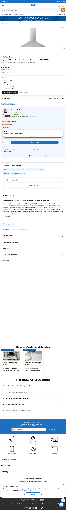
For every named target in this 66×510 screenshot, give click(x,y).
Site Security (30, 503)
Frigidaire (12, 104)
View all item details (24, 92)
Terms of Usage (32, 489)
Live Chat (25, 481)
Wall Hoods (4, 23)
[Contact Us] (5, 113)
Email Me (33, 136)
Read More (9, 225)
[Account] (59, 6)
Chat (9, 112)
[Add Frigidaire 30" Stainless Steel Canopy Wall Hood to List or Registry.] (62, 142)
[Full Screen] (64, 48)
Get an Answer (33, 185)
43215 (7, 127)
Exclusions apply (44, 426)
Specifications (36, 149)
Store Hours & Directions (34, 479)
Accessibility (38, 503)
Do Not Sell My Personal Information (54, 503)
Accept (33, 494)
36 (7, 72)
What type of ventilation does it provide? (13, 169)
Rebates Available (7, 124)
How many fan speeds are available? (35, 169)
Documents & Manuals (9, 149)
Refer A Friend (4, 1)
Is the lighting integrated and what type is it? (14, 173)
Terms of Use (6, 503)
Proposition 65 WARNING (21, 229)
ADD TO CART (34, 142)
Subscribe (50, 429)
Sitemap (23, 503)
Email (19, 112)
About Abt (5, 466)
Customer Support (8, 460)
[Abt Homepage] (33, 5)
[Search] (63, 10)
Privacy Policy (15, 503)
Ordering (4, 471)
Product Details (8, 151)
